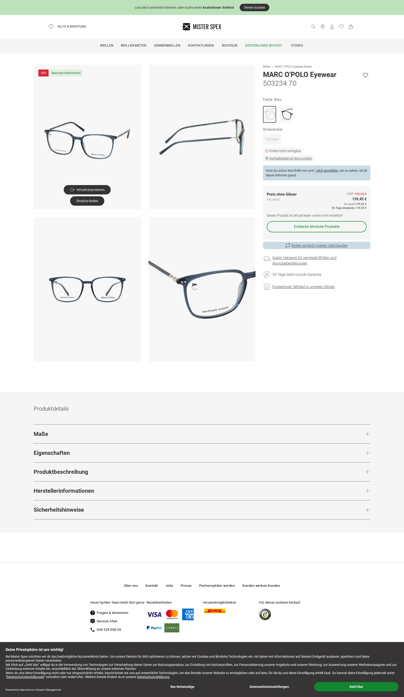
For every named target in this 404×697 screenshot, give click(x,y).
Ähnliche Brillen (87, 201)
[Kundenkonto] (332, 26)
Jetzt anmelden (327, 170)
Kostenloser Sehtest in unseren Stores (303, 286)
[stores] (322, 26)
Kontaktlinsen (201, 45)
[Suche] (313, 26)
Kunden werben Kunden (261, 586)
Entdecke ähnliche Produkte (316, 226)
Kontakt (151, 586)
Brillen (106, 45)
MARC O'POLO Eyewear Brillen (293, 66)
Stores (297, 45)
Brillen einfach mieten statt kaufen (320, 245)
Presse (186, 586)
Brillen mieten (133, 45)
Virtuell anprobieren (90, 190)
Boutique (230, 45)
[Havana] (286, 114)
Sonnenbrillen (167, 45)
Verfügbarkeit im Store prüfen (290, 158)
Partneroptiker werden (217, 586)
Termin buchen (254, 7)
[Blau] (269, 114)
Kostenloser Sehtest (263, 45)
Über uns (131, 586)
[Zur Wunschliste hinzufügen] (365, 75)
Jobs (169, 586)
